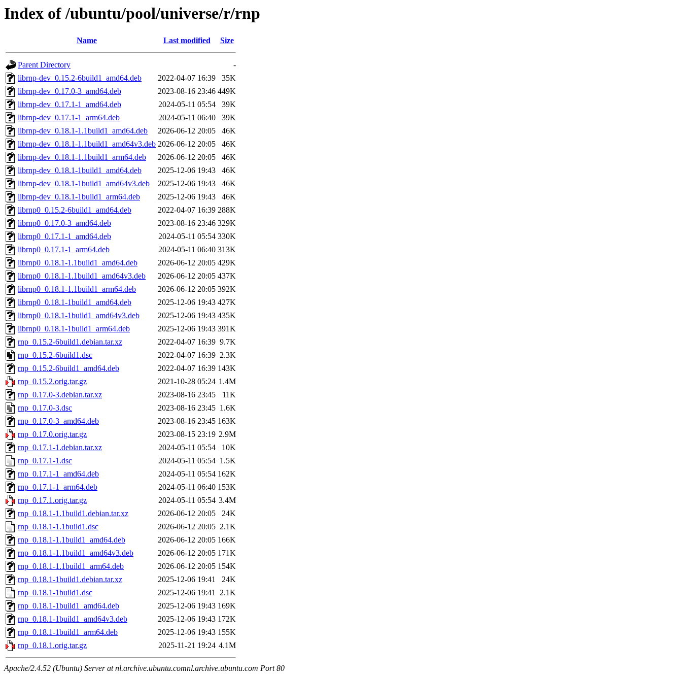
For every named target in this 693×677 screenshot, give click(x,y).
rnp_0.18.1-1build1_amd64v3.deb (72, 619)
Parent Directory (44, 64)
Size (227, 40)
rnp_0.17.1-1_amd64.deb (58, 473)
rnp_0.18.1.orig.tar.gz (52, 645)
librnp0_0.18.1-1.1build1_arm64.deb (77, 289)
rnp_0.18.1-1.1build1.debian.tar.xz (73, 513)
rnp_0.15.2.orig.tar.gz (52, 381)
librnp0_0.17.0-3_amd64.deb (64, 223)
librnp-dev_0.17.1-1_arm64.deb (69, 117)
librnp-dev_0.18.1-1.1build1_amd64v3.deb (87, 144)
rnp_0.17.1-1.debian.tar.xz (60, 447)
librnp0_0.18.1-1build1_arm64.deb (74, 328)
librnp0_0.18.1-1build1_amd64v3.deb (79, 315)
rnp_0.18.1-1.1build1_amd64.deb (71, 539)
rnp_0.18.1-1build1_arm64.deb (68, 632)
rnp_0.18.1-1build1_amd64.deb (68, 605)
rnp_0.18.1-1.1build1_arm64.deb (71, 566)
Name (87, 40)
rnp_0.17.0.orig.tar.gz (52, 434)
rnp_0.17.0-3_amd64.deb (58, 421)
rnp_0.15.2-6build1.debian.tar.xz (70, 341)
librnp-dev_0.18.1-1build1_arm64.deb (79, 196)
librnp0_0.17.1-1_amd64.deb (64, 236)
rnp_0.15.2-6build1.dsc (55, 355)
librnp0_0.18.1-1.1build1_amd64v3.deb (82, 276)
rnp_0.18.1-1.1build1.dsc (58, 526)
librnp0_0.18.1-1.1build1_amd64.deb (77, 262)
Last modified (187, 40)
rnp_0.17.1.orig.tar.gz (52, 500)
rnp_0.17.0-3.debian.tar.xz (60, 394)
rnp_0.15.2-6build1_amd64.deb (68, 368)
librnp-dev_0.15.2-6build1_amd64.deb (80, 78)
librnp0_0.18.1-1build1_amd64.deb (74, 302)
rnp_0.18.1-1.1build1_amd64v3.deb (75, 553)
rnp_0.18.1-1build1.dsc (55, 592)
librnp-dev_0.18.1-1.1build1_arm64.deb (82, 157)
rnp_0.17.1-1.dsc (45, 460)
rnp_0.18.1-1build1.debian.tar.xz (70, 579)
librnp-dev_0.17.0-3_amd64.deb (69, 91)
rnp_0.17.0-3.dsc (45, 407)
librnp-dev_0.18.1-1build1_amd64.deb (80, 170)
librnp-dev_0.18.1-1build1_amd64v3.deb (84, 183)
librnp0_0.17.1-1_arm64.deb (64, 249)
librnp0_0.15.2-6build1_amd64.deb (74, 210)
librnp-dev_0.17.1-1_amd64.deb (69, 104)
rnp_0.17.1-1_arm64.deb (57, 487)
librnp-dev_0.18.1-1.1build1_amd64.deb (83, 130)
